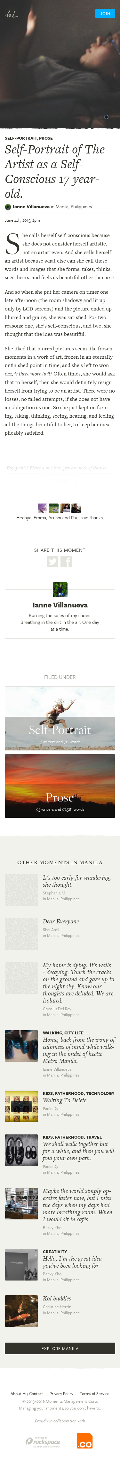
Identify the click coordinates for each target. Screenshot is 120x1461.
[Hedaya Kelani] (43, 508)
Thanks (60, 481)
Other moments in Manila (60, 862)
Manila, (74, 206)
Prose (46, 138)
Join (105, 13)
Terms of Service (94, 1393)
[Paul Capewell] (77, 508)
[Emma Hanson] (54, 508)
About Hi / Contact (27, 1393)
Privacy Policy (61, 1393)
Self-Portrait (21, 138)
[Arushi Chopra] (65, 508)
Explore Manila (60, 1348)
